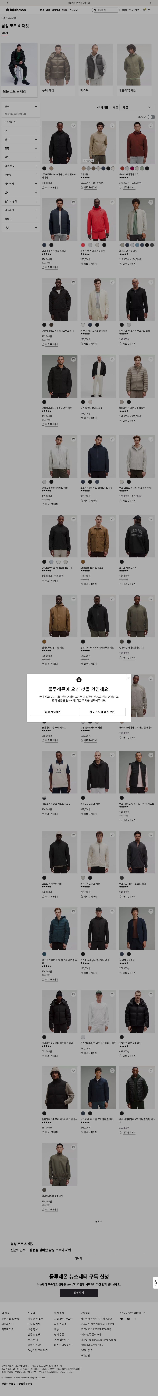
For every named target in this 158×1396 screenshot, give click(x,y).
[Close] (129, 677)
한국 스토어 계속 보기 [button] (102, 712)
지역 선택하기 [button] (53, 712)
